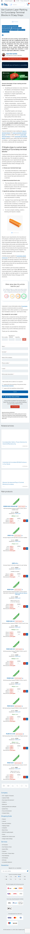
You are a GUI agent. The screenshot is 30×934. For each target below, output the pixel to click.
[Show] (27, 521)
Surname (4, 352)
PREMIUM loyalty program (7, 832)
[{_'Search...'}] (11, 4)
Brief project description (7, 374)
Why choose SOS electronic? (8, 800)
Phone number (5, 363)
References (4, 804)
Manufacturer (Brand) (12, 336)
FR (24, 879)
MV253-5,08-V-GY (19, 593)
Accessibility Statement (7, 862)
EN (20, 876)
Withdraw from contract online (8, 836)
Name (3, 346)
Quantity (17, 337)
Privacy (3, 834)
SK (6, 876)
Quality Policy (5, 808)
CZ (11, 876)
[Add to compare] (26, 506)
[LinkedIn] (13, 786)
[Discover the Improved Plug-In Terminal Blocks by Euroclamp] (15, 475)
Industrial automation (16, 28)
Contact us (4, 802)
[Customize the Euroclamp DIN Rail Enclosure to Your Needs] (15, 455)
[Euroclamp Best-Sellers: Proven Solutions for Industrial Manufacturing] (15, 435)
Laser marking (14, 29)
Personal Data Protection (8, 385)
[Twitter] (17, 786)
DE (25, 876)
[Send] (27, 871)
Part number (5, 337)
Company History (5, 813)
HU (15, 876)
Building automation (6, 28)
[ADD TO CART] (24, 521)
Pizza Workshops (5, 855)
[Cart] (28, 4)
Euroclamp (24, 306)
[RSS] (26, 786)
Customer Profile (5, 798)
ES (20, 879)
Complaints (4, 827)
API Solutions (5, 844)
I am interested (15, 406)
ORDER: (19, 518)
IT (15, 879)
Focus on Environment (7, 811)
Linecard (4, 821)
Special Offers (5, 849)
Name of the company (7, 357)
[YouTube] (8, 786)
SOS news (4, 860)
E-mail (3, 368)
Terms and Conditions (6, 823)
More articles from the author (15, 59)
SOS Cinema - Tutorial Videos (8, 853)
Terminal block (22, 29)
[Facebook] (4, 786)
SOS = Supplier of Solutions (8, 795)
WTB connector (5, 31)
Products (4, 819)
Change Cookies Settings (7, 838)
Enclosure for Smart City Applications (10, 26)
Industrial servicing (6, 29)
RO (6, 879)
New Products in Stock (7, 847)
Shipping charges (5, 825)
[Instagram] (22, 786)
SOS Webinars (5, 857)
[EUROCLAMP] (15, 21)
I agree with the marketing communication (14, 388)
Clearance (4, 851)
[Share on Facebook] (2, 35)
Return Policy (5, 830)
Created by (20, 929)
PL (11, 879)
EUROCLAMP (17, 513)
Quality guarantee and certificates (9, 806)
